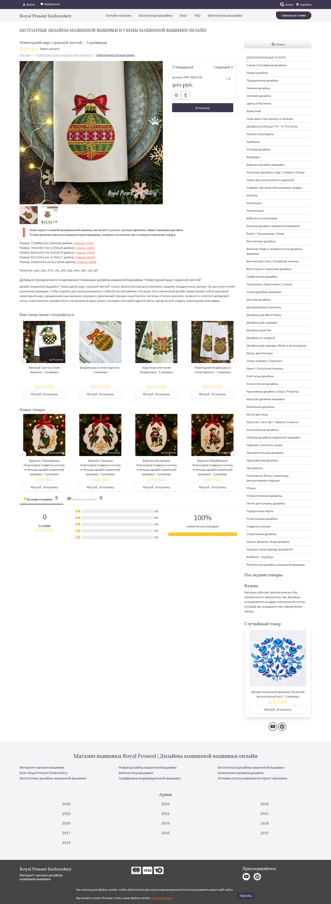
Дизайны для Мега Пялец (264, 315)
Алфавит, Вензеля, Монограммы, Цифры (274, 188)
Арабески (253, 142)
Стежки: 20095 (85, 248)
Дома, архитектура (260, 353)
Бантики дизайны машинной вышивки (273, 226)
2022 (165, 813)
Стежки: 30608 (86, 262)
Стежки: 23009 (85, 252)
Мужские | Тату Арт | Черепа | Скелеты (272, 422)
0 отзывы (45, 525)
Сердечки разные (259, 526)
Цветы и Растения (259, 103)
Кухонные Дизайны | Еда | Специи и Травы (275, 172)
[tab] (41, 499)
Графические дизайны (262, 277)
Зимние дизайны (258, 88)
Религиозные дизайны (262, 519)
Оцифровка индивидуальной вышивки (150, 778)
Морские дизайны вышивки (266, 399)
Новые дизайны (257, 73)
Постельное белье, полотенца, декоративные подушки (268, 478)
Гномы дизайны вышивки (264, 292)
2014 (66, 842)
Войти (30, 4)
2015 (265, 832)
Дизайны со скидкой (261, 338)
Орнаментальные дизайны (265, 453)
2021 (265, 813)
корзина (305, 4)
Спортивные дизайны (262, 534)
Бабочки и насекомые (262, 218)
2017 (66, 832)
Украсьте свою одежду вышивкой (269, 549)
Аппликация (255, 211)
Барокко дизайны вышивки (265, 165)
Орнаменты (255, 468)
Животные (254, 111)
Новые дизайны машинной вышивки (148, 767)
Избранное (51, 4)
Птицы (251, 488)
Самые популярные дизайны (266, 65)
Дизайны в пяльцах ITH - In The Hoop (272, 126)
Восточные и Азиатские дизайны (269, 269)
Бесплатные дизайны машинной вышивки (251, 767)
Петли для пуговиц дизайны (266, 503)
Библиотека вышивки (225, 15)
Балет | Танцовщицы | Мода (265, 234)
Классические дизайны (262, 384)
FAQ (198, 15)
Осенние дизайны (259, 96)
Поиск (280, 44)
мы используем (161, 898)
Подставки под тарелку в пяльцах (270, 119)
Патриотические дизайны (264, 496)
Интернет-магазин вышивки (42, 767)
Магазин (25, 55)
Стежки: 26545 (85, 257)
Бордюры (253, 157)
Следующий (222, 67)
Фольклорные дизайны (263, 430)
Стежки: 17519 (83, 243)
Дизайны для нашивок (262, 322)
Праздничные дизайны (262, 80)
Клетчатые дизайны (260, 376)
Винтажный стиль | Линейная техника (273, 261)
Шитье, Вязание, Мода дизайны (268, 542)
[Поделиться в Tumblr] (185, 95)
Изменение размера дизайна (240, 772)
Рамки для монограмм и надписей (270, 180)
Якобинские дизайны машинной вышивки (276, 565)
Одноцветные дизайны (262, 460)
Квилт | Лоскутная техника (265, 368)
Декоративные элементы (264, 307)
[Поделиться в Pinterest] (176, 95)
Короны (252, 195)
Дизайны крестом (259, 330)
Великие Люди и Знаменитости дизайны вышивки (274, 251)
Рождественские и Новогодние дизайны (64, 55)
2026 (66, 803)
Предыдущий (184, 67)
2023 (66, 813)
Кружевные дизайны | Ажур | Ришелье (273, 391)
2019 (165, 823)
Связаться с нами (294, 15)
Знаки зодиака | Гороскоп (264, 361)
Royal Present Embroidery (46, 15)
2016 (165, 832)
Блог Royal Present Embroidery (43, 772)
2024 (265, 803)
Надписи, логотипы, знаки (265, 445)
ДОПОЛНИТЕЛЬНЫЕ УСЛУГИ (266, 57)
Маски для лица (257, 414)
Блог (183, 15)
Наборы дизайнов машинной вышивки (273, 437)
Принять (246, 896)
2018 (265, 823)
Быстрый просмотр (44, 346)
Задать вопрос (50, 49)
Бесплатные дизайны (155, 15)
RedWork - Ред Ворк (260, 557)
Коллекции (254, 203)
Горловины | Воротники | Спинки (269, 284)
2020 (66, 823)
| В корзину (44, 394)
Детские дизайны (258, 300)
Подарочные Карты (260, 511)
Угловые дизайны (258, 149)
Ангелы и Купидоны (260, 134)
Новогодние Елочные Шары (115, 55)
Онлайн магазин (118, 15)
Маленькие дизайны (260, 407)
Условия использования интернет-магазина (252, 778)
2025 (165, 803)
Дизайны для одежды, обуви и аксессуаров (276, 345)
